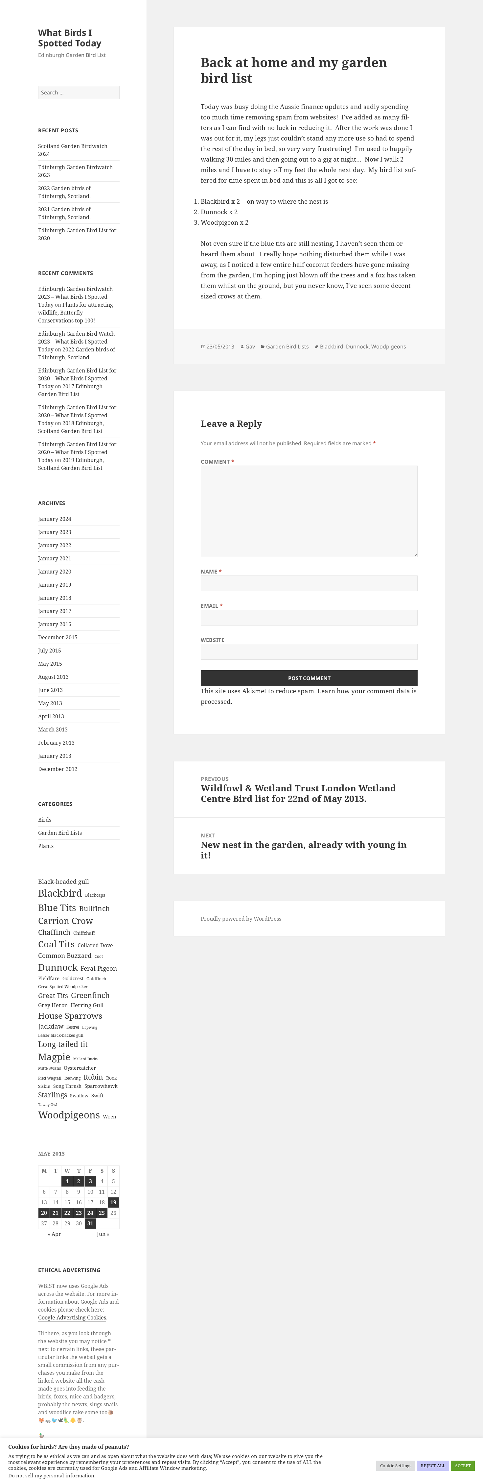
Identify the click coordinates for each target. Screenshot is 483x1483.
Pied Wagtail (49, 1078)
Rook (111, 1078)
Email (212, 605)
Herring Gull (87, 1005)
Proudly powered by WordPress (241, 918)
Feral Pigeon (98, 968)
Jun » (103, 1234)
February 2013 (56, 742)
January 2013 (54, 755)
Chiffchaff (84, 933)
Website (212, 640)
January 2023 (54, 532)
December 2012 (58, 769)
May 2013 (50, 703)
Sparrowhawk (101, 1086)
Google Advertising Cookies (72, 1317)
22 (67, 1212)
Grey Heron (53, 1005)
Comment (218, 461)
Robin (93, 1077)
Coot (99, 956)
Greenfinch (90, 995)
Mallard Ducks (85, 1059)
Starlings (52, 1094)
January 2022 (54, 545)
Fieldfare (48, 978)
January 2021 (54, 558)
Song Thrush (67, 1086)
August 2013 (53, 676)
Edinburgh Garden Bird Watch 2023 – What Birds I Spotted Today (76, 341)
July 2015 (49, 650)
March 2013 (53, 729)
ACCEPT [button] (463, 1466)
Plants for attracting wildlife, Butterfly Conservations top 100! (75, 312)
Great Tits (53, 995)
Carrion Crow (65, 921)
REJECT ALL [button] (433, 1466)
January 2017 (54, 611)
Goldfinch (96, 979)
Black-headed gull (63, 881)
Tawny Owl (47, 1104)
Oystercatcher (80, 1067)
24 (90, 1212)
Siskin (44, 1086)
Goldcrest (72, 978)
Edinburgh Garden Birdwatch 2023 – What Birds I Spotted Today (75, 296)
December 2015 (58, 637)
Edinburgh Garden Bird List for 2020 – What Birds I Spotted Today (77, 378)
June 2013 (50, 690)
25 (102, 1212)
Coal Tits (56, 944)
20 (44, 1212)
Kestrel (72, 1027)
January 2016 (54, 624)
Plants (46, 846)
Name (211, 571)
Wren (109, 1116)
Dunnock (58, 967)
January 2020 (54, 571)
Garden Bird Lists (60, 832)
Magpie (54, 1056)
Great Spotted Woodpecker (63, 986)
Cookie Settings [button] (395, 1466)
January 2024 (54, 519)
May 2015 (50, 663)
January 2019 (54, 584)
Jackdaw (50, 1026)
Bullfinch (94, 908)
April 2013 (51, 716)
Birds (44, 819)
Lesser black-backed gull (60, 1035)
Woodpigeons (69, 1114)
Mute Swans (49, 1068)
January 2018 (54, 597)
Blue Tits (57, 907)
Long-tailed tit (63, 1044)
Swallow (79, 1095)
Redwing (72, 1078)
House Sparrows (70, 1015)
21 (55, 1212)
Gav (250, 346)
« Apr (54, 1234)
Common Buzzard (65, 955)
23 (79, 1212)
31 (90, 1223)
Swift (97, 1095)
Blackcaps (95, 895)
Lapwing (89, 1027)
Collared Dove (95, 945)
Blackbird (60, 893)
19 (113, 1202)
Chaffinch (54, 932)
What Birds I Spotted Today (69, 37)
